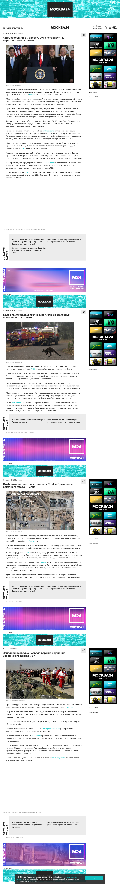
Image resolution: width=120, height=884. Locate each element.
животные (31, 432)
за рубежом (16, 263)
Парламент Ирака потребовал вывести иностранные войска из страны (64, 240)
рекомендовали (58, 758)
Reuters (32, 94)
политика (8, 263)
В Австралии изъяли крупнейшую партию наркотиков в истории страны (63, 421)
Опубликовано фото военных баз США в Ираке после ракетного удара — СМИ (28, 250)
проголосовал (48, 162)
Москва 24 (60, 27)
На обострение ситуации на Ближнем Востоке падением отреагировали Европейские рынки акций (28, 241)
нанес (26, 552)
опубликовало (48, 131)
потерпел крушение (51, 728)
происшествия (18, 432)
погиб (22, 148)
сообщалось (16, 402)
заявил (43, 562)
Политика (20, 34)
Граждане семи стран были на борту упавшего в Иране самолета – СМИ (63, 823)
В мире (20, 311)
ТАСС (33, 369)
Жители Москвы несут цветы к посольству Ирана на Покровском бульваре (27, 824)
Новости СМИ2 (7, 294)
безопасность (10, 601)
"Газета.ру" (32, 541)
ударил (27, 172)
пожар (25, 432)
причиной (36, 735)
